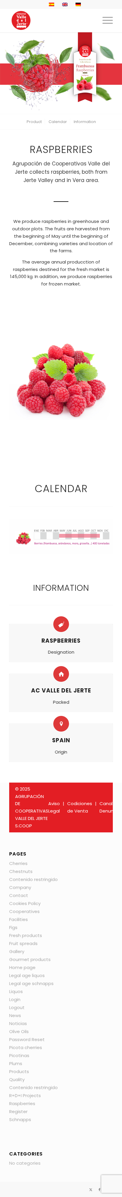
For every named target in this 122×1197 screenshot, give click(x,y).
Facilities (18, 919)
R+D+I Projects (25, 1095)
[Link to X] (90, 1189)
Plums (15, 1063)
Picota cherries (25, 1047)
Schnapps (20, 1119)
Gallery (16, 951)
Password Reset (27, 1039)
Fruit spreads (23, 943)
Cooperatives (24, 911)
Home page (22, 967)
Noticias (18, 1023)
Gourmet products (30, 959)
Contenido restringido (33, 879)
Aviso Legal (54, 807)
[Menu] (105, 20)
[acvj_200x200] (50, 20)
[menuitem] (105, 20)
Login (14, 999)
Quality (17, 1079)
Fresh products (25, 935)
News (15, 1015)
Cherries (18, 863)
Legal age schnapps (31, 983)
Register (18, 1111)
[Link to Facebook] (99, 1189)
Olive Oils (19, 1031)
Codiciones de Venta (79, 807)
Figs (13, 927)
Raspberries (22, 1103)
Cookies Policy (25, 903)
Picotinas (19, 1055)
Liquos (16, 991)
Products (19, 1071)
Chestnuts (21, 871)
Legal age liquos (27, 975)
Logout (17, 1007)
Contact (18, 895)
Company (20, 887)
